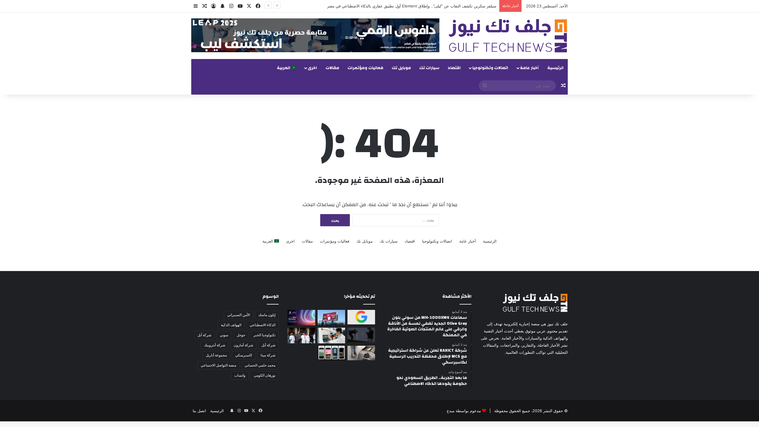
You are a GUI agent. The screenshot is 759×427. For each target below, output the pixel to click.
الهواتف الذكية (231, 325)
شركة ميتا (268, 355)
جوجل (241, 335)
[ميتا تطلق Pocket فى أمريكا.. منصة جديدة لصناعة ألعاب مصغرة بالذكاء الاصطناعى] (331, 353)
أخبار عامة (529, 68)
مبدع (451, 410)
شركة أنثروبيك (214, 345)
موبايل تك (401, 68)
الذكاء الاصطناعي (262, 325)
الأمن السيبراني (238, 315)
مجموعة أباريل (216, 355)
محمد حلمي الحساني (260, 365)
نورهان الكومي (264, 375)
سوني (224, 335)
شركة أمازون (243, 345)
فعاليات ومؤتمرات (365, 68)
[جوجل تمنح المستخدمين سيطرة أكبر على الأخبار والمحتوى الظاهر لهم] (361, 317)
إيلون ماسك (266, 315)
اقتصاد (454, 68)
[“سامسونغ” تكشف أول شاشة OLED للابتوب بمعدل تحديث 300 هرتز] (331, 335)
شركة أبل (268, 345)
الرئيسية (555, 68)
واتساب (239, 375)
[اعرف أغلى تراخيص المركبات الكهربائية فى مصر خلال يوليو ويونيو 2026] (361, 353)
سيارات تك (429, 68)
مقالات (332, 68)
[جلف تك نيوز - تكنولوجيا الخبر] (508, 35)
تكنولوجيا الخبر (264, 335)
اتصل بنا (199, 410)
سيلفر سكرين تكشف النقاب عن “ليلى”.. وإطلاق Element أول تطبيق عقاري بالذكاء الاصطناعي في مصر (411, 6)
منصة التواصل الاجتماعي (218, 365)
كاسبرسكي (243, 355)
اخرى (312, 68)
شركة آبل (204, 335)
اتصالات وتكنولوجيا (490, 68)
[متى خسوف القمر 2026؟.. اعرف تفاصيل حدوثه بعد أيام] (361, 335)
